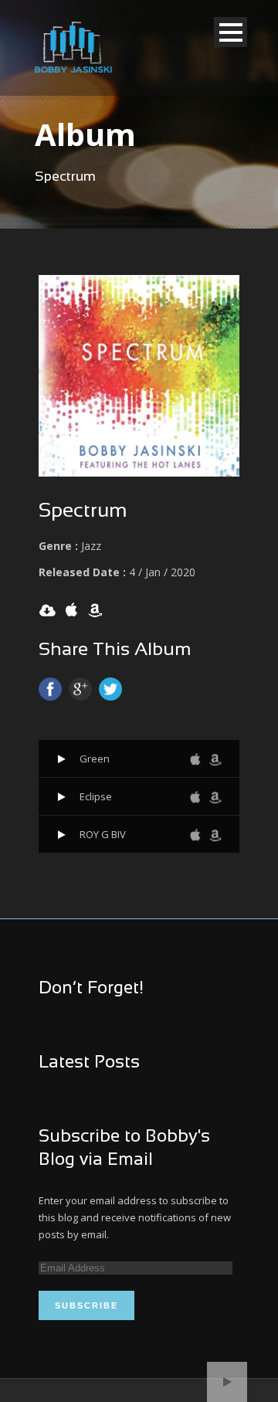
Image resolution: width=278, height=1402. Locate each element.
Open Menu (230, 32)
